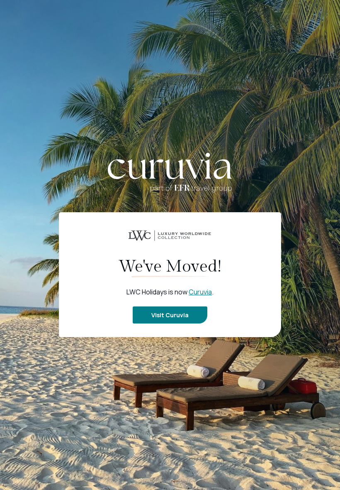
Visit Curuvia (170, 315)
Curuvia (200, 291)
